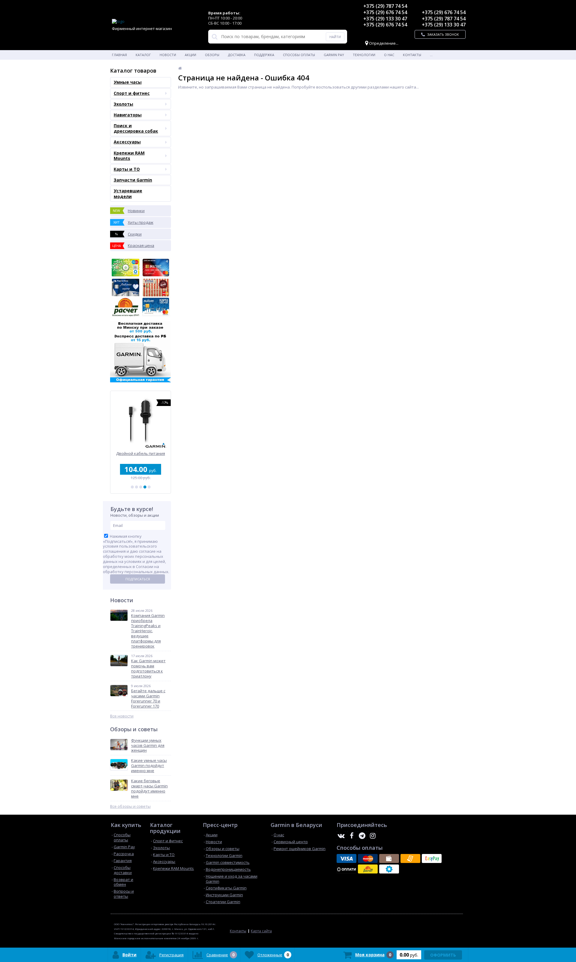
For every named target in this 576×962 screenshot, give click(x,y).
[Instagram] (372, 835)
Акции (190, 55)
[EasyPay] (432, 858)
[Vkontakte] (341, 835)
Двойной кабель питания (140, 453)
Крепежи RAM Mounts (129, 155)
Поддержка (264, 55)
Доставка (236, 55)
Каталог (143, 55)
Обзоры (212, 55)
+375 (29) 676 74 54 (385, 12)
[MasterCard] (368, 858)
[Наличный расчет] (389, 858)
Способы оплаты (299, 55)
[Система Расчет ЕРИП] (368, 868)
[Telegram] (362, 835)
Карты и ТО (127, 169)
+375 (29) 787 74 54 (385, 6)
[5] (149, 487)
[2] (136, 487)
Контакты (412, 55)
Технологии (364, 55)
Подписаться (137, 579)
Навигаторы (128, 115)
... (431, 55)
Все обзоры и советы (130, 806)
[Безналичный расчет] (410, 858)
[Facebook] (351, 835)
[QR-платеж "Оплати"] (346, 868)
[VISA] (346, 858)
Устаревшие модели (128, 193)
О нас (389, 55)
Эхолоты (123, 104)
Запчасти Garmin (133, 180)
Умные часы (128, 82)
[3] (140, 487)
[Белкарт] (389, 868)
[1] (132, 487)
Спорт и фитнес (132, 93)
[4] (144, 487)
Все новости (122, 716)
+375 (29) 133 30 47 (385, 18)
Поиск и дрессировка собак (136, 128)
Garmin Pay (334, 55)
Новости (168, 55)
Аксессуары (127, 142)
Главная (119, 55)
